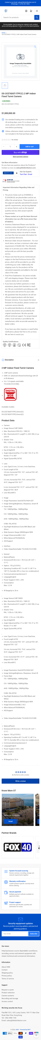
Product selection (8, 993)
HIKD (17, 1029)
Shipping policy (7, 973)
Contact (4, 970)
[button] (6, 140)
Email (30, 174)
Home (3, 33)
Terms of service (8, 979)
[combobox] (20, 17)
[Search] (36, 17)
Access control (7, 1001)
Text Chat (23, 174)
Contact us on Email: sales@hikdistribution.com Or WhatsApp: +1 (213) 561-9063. (20, 3)
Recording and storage (10, 998)
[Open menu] (37, 10)
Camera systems (8, 996)
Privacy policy (7, 976)
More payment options (20, 156)
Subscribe (33, 934)
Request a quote (8, 990)
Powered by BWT (25, 1029)
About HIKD (6, 967)
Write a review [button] (20, 781)
